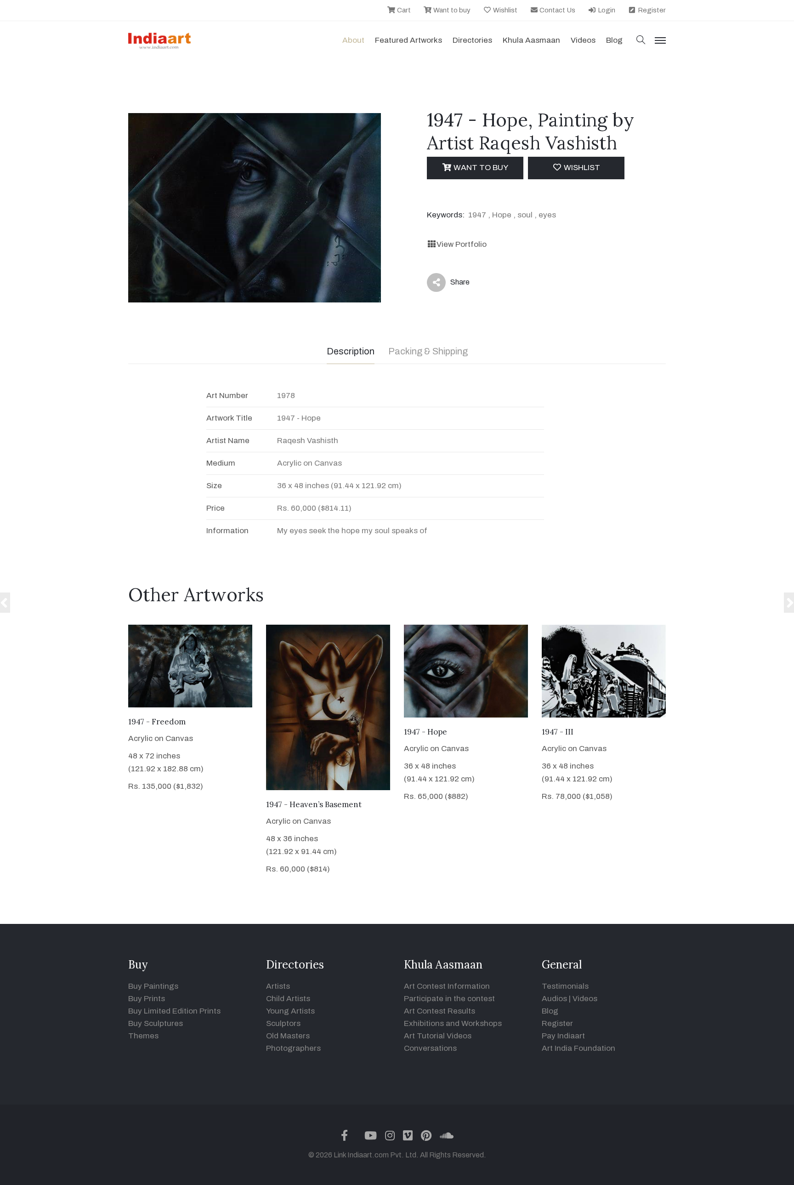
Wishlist (504, 10)
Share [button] (453, 284)
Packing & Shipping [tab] (428, 351)
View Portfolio (462, 244)
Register (651, 10)
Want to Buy (480, 167)
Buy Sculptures (155, 1023)
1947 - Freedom (157, 722)
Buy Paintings (153, 986)
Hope (501, 215)
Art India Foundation (578, 1048)
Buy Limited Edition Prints (174, 1011)
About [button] (353, 40)
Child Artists (288, 998)
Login (605, 10)
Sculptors (283, 1023)
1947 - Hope (425, 732)
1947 (477, 215)
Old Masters (288, 1035)
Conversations (430, 1048)
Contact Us (556, 10)
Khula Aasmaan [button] (531, 40)
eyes (547, 215)
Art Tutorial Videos (437, 1035)
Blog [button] (614, 40)
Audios (554, 998)
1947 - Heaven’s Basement (314, 804)
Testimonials (565, 986)
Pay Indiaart (563, 1035)
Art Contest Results (439, 1011)
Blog (550, 1011)
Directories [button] (472, 40)
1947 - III (557, 732)
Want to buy (451, 10)
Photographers (293, 1048)
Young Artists (290, 1011)
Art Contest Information (447, 986)
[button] (641, 40)
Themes (143, 1035)
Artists (278, 986)
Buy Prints (146, 998)
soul (525, 215)
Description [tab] (350, 351)
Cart (403, 10)
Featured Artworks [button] (408, 40)
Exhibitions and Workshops (453, 1023)
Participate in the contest (449, 998)
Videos (583, 40)
